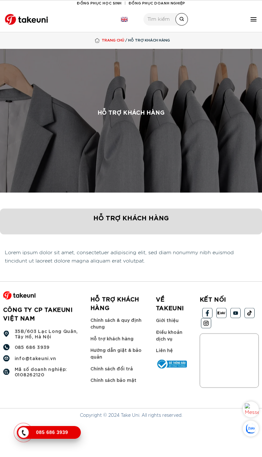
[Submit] (181, 19)
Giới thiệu (167, 320)
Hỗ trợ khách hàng (112, 338)
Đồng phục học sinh (99, 2)
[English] (124, 19)
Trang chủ (113, 39)
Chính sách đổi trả (111, 368)
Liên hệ (164, 350)
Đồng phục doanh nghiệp (156, 2)
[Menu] (253, 19)
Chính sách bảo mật (113, 380)
